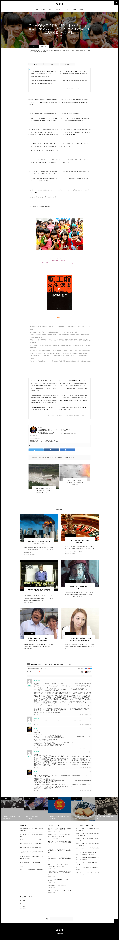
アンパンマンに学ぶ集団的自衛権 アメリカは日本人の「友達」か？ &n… (59, 880)
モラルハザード (63, 457)
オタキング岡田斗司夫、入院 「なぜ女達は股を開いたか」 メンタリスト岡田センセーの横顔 (53, 332)
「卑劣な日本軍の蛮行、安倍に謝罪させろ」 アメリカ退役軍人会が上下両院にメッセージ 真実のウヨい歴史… (59, 873)
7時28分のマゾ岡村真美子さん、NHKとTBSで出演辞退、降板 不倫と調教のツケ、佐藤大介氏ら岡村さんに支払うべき (59, 353)
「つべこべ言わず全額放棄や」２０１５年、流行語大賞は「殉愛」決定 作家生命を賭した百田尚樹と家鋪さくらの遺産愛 (60, 361)
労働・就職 (68, 457)
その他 (53, 457)
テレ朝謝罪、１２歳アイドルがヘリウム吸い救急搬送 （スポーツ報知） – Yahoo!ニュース (69, 89)
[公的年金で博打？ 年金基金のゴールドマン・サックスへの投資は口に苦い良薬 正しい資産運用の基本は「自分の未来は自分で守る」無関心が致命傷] (80, 573)
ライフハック (57, 9)
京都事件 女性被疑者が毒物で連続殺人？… (39, 591)
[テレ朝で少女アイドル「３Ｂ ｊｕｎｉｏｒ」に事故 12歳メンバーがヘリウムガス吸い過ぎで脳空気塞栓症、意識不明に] (44, 476)
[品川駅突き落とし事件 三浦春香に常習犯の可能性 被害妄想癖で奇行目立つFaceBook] (39, 623)
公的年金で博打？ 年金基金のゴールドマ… (80, 587)
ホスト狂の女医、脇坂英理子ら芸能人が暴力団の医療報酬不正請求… (80, 639)
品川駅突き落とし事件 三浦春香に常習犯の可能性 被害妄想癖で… (39, 639)
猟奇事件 (29, 585)
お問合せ (81, 9)
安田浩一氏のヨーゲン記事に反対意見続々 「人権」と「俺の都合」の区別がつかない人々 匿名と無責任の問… (59, 850)
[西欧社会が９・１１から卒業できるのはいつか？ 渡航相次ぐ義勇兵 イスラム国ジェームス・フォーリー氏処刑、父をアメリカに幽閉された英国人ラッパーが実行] (39, 528)
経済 (37, 9)
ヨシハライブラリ (24, 903)
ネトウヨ (43, 9)
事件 (43, 457)
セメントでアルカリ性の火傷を (61, 132)
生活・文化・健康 (29, 633)
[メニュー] (116, 3)
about (74, 9)
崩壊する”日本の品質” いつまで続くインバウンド (31, 847)
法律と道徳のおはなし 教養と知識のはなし (57, 885)
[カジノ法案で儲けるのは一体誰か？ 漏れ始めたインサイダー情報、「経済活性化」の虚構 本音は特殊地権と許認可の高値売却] (80, 527)
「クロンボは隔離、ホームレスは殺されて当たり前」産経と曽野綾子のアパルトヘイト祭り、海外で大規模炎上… (59, 858)
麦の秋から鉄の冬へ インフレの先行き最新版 (30, 862)
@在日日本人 (37, 734)
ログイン (54, 668)
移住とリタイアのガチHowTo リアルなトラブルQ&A (31, 866)
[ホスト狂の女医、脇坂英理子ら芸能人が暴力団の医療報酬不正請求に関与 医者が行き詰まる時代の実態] (80, 623)
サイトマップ (66, 9)
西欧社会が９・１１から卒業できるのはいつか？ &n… (39, 542)
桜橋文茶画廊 (23, 909)
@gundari (36, 754)
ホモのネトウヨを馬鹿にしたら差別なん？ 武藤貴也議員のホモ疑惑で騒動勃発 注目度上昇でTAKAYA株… (59, 829)
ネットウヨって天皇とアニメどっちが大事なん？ (86, 862)
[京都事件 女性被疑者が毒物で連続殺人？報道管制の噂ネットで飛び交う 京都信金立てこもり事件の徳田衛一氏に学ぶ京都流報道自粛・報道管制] (39, 575)
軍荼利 (59, 4)
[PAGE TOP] (116, 921)
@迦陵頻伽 (36, 731)
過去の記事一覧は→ (34, 435)
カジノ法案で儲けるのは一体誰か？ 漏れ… (80, 541)
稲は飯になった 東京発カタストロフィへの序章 (30, 840)
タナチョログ (23, 900)
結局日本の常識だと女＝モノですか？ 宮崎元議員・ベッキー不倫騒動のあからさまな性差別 (59, 835)
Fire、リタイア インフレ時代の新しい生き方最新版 (31, 869)
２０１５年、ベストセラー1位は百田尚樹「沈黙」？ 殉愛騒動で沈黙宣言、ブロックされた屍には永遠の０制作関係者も (60, 350)
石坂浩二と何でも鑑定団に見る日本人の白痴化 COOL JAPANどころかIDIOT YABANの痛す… (59, 865)
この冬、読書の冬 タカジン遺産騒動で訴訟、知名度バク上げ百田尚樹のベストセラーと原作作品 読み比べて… (59, 842)
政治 (50, 9)
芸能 (45, 457)
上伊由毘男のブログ (24, 906)
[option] (12, 809)
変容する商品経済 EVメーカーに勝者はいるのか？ (31, 843)
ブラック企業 (57, 457)
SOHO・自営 (49, 457)
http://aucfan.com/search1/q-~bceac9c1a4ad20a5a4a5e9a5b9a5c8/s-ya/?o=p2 (52, 704)
